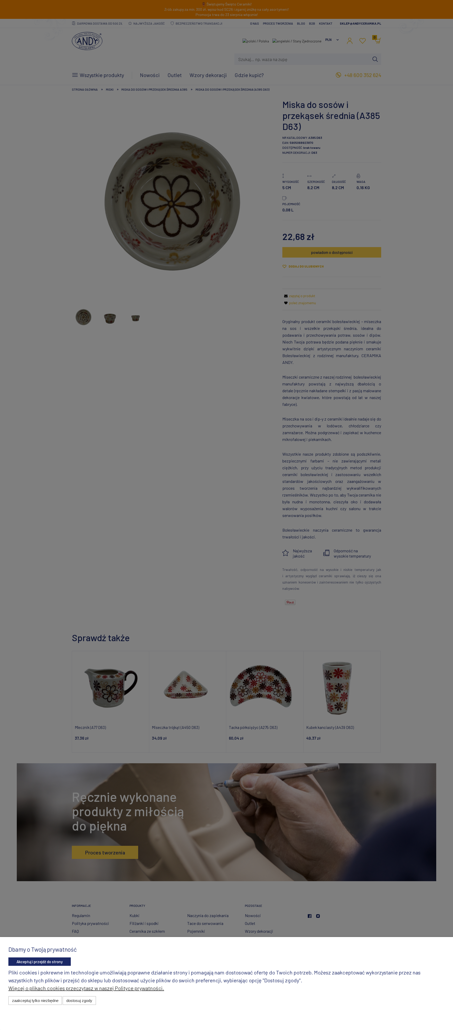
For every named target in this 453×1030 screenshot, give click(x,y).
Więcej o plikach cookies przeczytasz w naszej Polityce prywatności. (86, 988)
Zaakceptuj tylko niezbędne (35, 1000)
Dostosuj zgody (79, 1000)
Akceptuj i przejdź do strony (40, 961)
